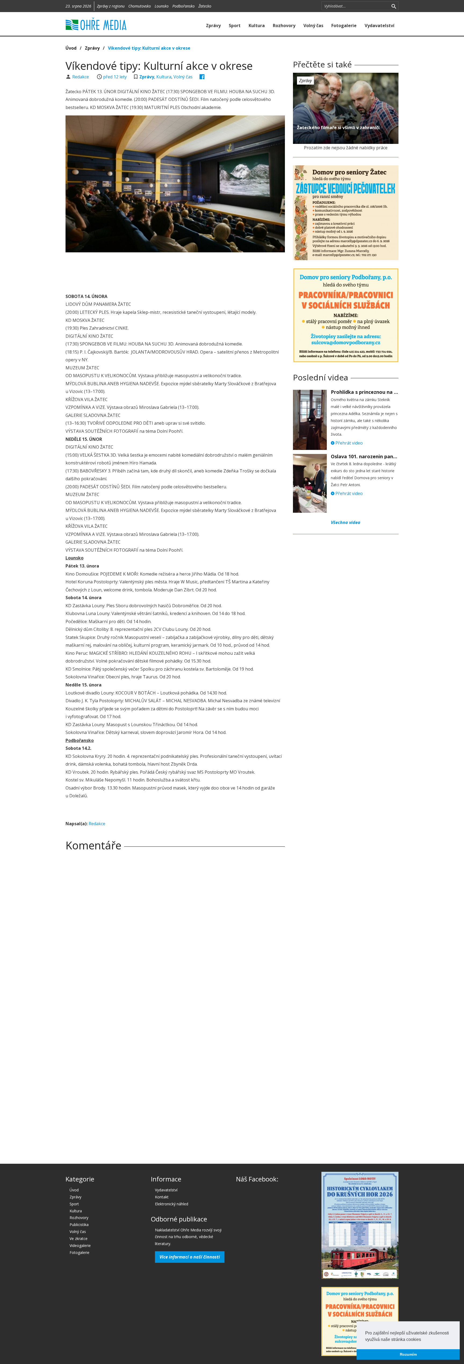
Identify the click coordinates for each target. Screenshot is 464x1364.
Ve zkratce (79, 1238)
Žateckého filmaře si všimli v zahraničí (338, 127)
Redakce (81, 77)
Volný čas (313, 25)
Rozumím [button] (408, 1354)
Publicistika (79, 1224)
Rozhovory (284, 25)
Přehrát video (348, 443)
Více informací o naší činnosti (190, 1257)
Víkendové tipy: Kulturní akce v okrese (149, 48)
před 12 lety (115, 77)
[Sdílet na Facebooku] (202, 77)
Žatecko (204, 6)
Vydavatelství (379, 25)
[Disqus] (175, 930)
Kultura (257, 25)
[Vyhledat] (393, 6)
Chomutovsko (139, 6)
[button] (423, 1340)
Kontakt (162, 1196)
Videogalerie (80, 1245)
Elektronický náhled (171, 1203)
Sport (235, 25)
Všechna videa (345, 522)
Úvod (71, 48)
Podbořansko (183, 6)
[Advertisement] (175, 271)
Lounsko (162, 6)
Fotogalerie (344, 25)
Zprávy (213, 25)
